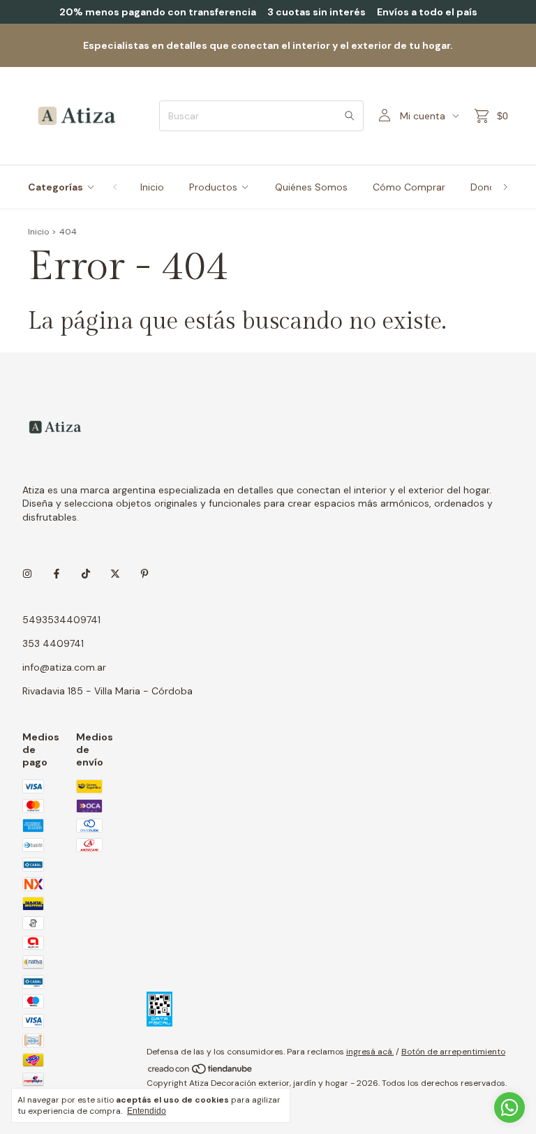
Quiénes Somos (311, 187)
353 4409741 (53, 643)
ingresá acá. (370, 1051)
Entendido (146, 1111)
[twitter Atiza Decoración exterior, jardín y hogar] (115, 573)
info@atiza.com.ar (64, 667)
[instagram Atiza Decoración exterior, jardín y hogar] (27, 573)
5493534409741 (61, 619)
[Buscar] (350, 115)
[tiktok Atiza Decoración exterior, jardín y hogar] (86, 573)
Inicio (152, 187)
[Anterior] (115, 187)
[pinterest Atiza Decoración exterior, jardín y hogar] (144, 573)
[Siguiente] (505, 187)
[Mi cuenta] (385, 116)
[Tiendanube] (201, 1071)
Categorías (55, 187)
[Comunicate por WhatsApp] (509, 1107)
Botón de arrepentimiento (453, 1051)
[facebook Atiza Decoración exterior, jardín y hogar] (56, 573)
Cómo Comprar (409, 187)
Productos (213, 187)
